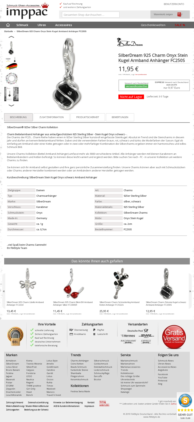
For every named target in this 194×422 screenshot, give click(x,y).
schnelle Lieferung (44, 330)
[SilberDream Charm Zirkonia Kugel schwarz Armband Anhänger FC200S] (166, 284)
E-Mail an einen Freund (125, 102)
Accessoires (63, 25)
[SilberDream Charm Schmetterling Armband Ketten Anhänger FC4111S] (120, 284)
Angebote (163, 369)
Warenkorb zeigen (163, 14)
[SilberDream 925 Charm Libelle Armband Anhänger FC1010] (27, 284)
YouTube (162, 377)
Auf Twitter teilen (140, 102)
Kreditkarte (80, 334)
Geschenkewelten (153, 25)
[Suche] (116, 15)
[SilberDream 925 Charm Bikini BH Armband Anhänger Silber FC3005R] (73, 284)
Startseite (8, 31)
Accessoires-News (167, 366)
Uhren (42, 25)
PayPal (100, 329)
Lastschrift (102, 334)
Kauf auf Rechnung (44, 337)
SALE (178, 25)
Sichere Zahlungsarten (46, 334)
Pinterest (162, 380)
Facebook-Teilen (132, 102)
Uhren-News (164, 363)
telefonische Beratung (46, 345)
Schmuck (22, 25)
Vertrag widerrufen (104, 403)
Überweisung (81, 329)
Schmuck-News (166, 360)
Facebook (163, 374)
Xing (160, 383)
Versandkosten (141, 74)
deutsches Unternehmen (47, 341)
